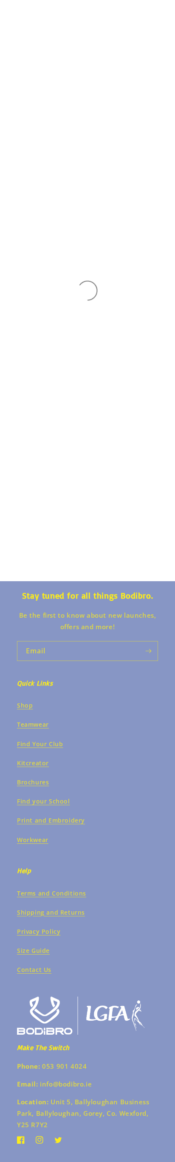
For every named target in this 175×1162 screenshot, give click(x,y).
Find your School (43, 801)
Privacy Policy (38, 931)
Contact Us (34, 970)
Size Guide (33, 950)
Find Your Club (40, 744)
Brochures (33, 782)
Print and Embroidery (51, 820)
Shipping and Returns (51, 912)
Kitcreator (33, 763)
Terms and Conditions (51, 893)
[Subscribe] (148, 651)
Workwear (32, 840)
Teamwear (33, 724)
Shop (25, 705)
